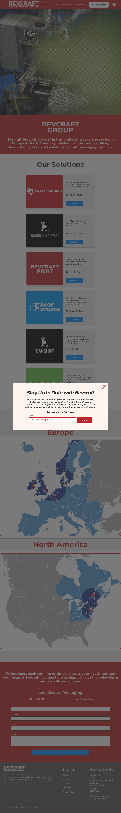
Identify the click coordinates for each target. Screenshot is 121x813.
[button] (104, 387)
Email (31, 415)
